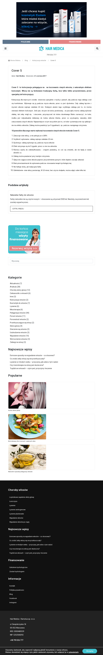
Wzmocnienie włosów (18, 339)
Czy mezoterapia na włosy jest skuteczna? (27, 365)
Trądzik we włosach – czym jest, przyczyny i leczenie (31, 368)
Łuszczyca (13, 501)
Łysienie (13, 306)
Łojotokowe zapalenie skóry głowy (21, 497)
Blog (11, 594)
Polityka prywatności (16, 590)
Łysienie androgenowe (17, 510)
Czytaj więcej (18, 209)
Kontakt (12, 586)
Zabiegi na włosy (16, 342)
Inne (11, 297)
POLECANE (25, 42)
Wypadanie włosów (17, 336)
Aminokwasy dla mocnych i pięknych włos (21, 441)
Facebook (13, 598)
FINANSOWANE (75, 42)
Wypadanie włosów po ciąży (19, 522)
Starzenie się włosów (18, 329)
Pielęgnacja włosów (17, 313)
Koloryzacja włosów (18, 300)
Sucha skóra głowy (14, 410)
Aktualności (14, 283)
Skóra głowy (15, 326)
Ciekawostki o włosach (19, 293)
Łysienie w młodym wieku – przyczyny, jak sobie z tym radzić (34, 362)
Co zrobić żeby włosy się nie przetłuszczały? (27, 359)
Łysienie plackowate (16, 514)
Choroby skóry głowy (18, 290)
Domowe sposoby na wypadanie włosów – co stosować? (32, 355)
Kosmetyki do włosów (18, 303)
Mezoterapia (15, 310)
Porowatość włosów (18, 319)
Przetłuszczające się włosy (20, 323)
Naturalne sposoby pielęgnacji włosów (20, 472)
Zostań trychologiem (16, 571)
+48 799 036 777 (16, 640)
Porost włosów (16, 316)
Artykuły (13, 287)
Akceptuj (89, 651)
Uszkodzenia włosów (18, 332)
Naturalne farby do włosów (22, 195)
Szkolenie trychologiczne (18, 567)
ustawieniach (74, 652)
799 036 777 (51, 55)
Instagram (13, 602)
